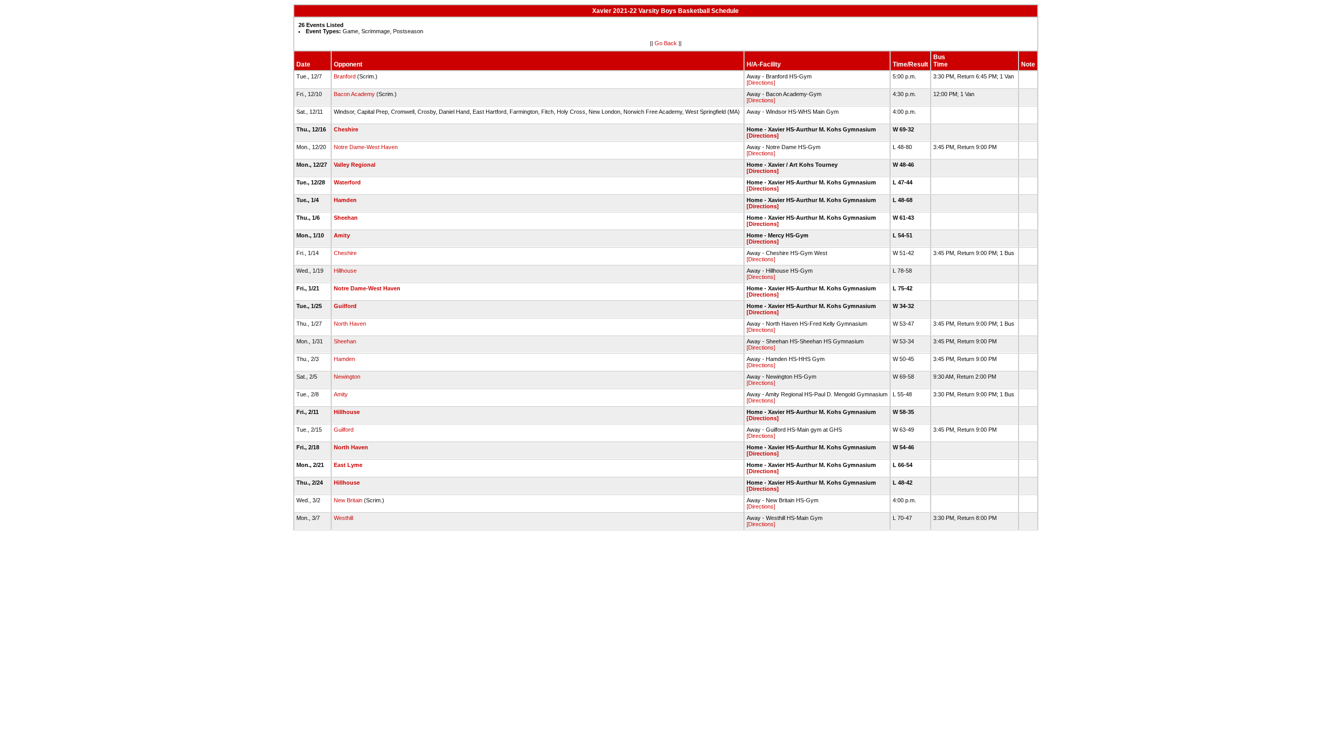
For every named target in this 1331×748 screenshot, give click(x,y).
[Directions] (761, 82)
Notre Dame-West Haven (366, 147)
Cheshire (346, 129)
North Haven (350, 323)
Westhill (343, 518)
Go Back (666, 43)
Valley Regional (354, 165)
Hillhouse (345, 271)
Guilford (345, 306)
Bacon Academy (354, 94)
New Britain (348, 500)
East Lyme (348, 465)
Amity (342, 235)
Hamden (345, 200)
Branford (345, 76)
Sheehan (346, 218)
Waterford (347, 182)
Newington (347, 376)
